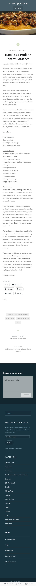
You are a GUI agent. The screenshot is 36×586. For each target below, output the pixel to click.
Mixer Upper (10, 318)
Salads (7, 507)
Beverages (8, 467)
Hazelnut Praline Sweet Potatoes (17, 315)
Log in (7, 545)
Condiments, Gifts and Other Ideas (16, 475)
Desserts (8, 479)
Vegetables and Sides (18, 50)
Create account (10, 539)
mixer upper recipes (23, 318)
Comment (26, 394)
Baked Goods (9, 463)
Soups (7, 515)
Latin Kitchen (9, 499)
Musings (7, 503)
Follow (9, 443)
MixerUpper (13, 64)
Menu (19, 8)
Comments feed (10, 556)
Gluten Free (9, 491)
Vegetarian (8, 523)
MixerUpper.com (18, 3)
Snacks (7, 511)
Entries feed (9, 550)
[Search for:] (18, 413)
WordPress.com (10, 562)
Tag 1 (18, 322)
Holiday (7, 495)
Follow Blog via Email (16, 423)
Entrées (7, 487)
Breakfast (8, 471)
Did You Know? (10, 483)
